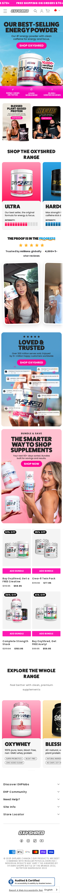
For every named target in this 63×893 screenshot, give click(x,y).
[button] (35, 11)
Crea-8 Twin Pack (43, 578)
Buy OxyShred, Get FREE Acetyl (44, 643)
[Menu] (3, 11)
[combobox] (51, 889)
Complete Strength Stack (15, 643)
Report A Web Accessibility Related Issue (31, 890)
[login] (41, 11)
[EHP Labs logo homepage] (19, 11)
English (49, 889)
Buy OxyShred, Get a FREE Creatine (16, 580)
